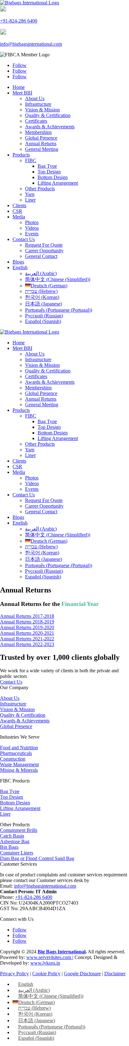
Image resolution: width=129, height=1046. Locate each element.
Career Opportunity (44, 250)
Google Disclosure (82, 973)
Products (21, 154)
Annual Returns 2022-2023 (27, 644)
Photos (32, 222)
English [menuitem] (25, 984)
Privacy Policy (14, 973)
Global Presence (41, 138)
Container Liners (16, 852)
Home (19, 87)
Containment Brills (18, 830)
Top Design (49, 171)
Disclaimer (115, 973)
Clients (19, 205)
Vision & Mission (42, 109)
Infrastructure (38, 104)
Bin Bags (9, 847)
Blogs (18, 261)
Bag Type (47, 166)
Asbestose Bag (14, 841)
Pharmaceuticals (16, 753)
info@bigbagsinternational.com (31, 44)
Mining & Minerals (19, 770)
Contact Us (24, 239)
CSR (17, 211)
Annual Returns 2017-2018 (27, 616)
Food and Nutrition (19, 747)
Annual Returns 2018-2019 (27, 621)
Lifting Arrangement (58, 183)
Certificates (36, 121)
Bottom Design (53, 177)
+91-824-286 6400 (18, 20)
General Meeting (41, 149)
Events (32, 233)
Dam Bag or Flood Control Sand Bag (37, 858)
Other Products (40, 188)
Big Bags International (61, 951)
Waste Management (19, 764)
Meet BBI (22, 92)
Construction (12, 758)
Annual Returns (40, 143)
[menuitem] (20, 267)
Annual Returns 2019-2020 (27, 627)
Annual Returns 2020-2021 (27, 633)
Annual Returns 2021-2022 (27, 638)
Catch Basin (12, 835)
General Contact (41, 256)
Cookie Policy (46, 973)
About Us (34, 98)
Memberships (38, 132)
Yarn (29, 194)
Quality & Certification (47, 115)
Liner (30, 200)
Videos (32, 228)
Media (19, 216)
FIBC (30, 160)
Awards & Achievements (50, 126)
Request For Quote (44, 245)
